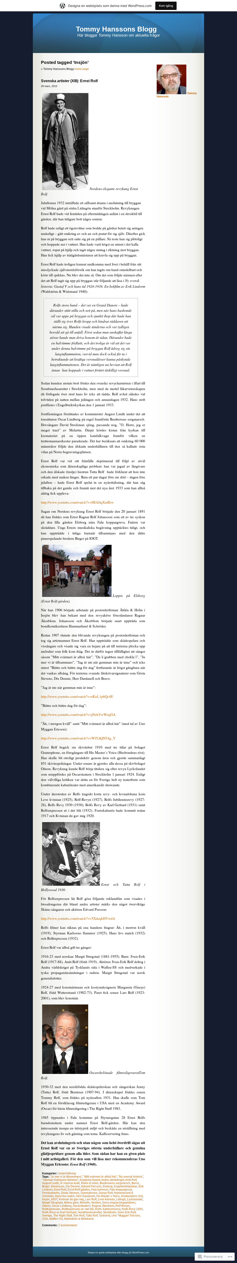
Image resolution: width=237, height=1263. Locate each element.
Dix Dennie (73, 1186)
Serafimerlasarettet (90, 1212)
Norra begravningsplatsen (118, 1202)
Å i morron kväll (70, 1183)
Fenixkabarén (50, 1192)
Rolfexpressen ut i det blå (78, 1209)
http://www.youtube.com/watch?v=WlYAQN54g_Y (78, 738)
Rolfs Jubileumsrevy (107, 1209)
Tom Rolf (78, 1215)
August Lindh (50, 1183)
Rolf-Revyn (122, 1205)
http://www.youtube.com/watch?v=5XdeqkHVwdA (78, 918)
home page (82, 69)
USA (45, 1218)
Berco (135, 1183)
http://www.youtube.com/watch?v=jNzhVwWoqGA (78, 714)
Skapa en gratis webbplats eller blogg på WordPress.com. (119, 1252)
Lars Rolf (91, 1199)
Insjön (46, 1199)
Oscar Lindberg (62, 1205)
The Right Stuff (62, 1215)
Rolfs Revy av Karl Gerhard (59, 1212)
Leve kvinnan (106, 1199)
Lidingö (121, 1199)
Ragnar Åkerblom (103, 1205)
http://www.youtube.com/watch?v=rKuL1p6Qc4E (77, 696)
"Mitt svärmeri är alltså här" (100, 1176)
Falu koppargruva (121, 1189)
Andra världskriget (112, 1180)
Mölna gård (71, 1202)
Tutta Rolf (92, 1215)
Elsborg (107, 1186)
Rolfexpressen (51, 1209)
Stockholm (109, 1212)
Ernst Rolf (60, 1189)
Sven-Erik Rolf (127, 1212)
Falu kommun (99, 1189)
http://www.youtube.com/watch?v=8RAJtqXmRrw (77, 502)
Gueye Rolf (106, 1192)
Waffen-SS (56, 1218)
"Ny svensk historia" (130, 1176)
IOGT (54, 1199)
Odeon (46, 1205)
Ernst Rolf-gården (79, 1189)
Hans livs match (65, 1196)
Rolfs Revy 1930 (132, 1209)
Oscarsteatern (81, 1205)
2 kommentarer (67, 1225)
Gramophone (89, 1192)
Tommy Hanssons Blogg (116, 29)
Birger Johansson (53, 1186)
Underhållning (67, 1173)
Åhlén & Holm (89, 1183)
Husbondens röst (132, 1196)
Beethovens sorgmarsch (115, 1183)
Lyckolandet (134, 1199)
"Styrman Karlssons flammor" (60, 1180)
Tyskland (104, 1215)
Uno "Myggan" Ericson (126, 1215)
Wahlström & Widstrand (79, 1218)
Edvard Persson (91, 1186)
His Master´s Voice (108, 1196)
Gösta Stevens (70, 1192)
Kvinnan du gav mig (71, 1199)
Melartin (85, 1202)
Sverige (47, 1215)
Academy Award (90, 1180)
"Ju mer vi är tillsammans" (66, 1176)
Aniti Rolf (131, 1180)
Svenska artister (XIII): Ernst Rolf (69, 81)
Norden (96, 1202)
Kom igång (166, 5)
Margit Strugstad (52, 1202)
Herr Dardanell (85, 1196)
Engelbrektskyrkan (125, 1186)
